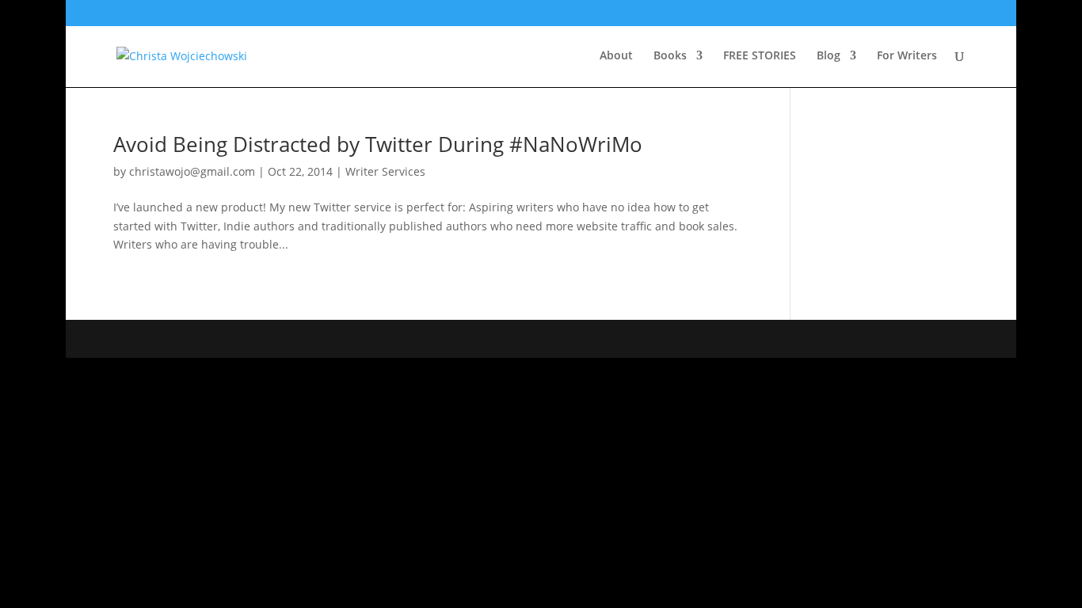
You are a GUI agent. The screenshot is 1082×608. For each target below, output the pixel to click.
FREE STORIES (759, 56)
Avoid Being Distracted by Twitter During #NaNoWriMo (377, 144)
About (616, 56)
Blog (828, 56)
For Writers (907, 56)
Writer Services (385, 171)
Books (670, 56)
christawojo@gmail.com (192, 171)
